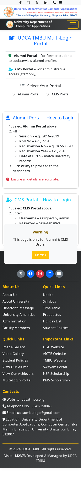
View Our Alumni (15, 367)
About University (15, 301)
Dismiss (40, 255)
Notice (48, 294)
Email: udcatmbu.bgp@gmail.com (33, 412)
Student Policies (56, 328)
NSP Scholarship (56, 373)
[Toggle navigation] (73, 24)
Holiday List (52, 321)
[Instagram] (28, 2)
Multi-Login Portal (16, 380)
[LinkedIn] (45, 2)
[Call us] (54, 2)
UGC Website (53, 347)
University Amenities (18, 314)
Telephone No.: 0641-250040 (29, 406)
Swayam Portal (55, 367)
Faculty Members (16, 328)
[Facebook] (20, 2)
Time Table (51, 308)
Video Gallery (13, 353)
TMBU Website (54, 360)
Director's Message (18, 308)
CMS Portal (60, 94)
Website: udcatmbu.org (25, 399)
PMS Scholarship (56, 380)
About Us (9, 294)
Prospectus (52, 314)
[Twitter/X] (37, 2)
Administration (14, 321)
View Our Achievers (18, 373)
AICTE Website (54, 353)
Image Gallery (13, 347)
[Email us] (60, 2)
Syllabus (49, 301)
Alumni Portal (28, 94)
